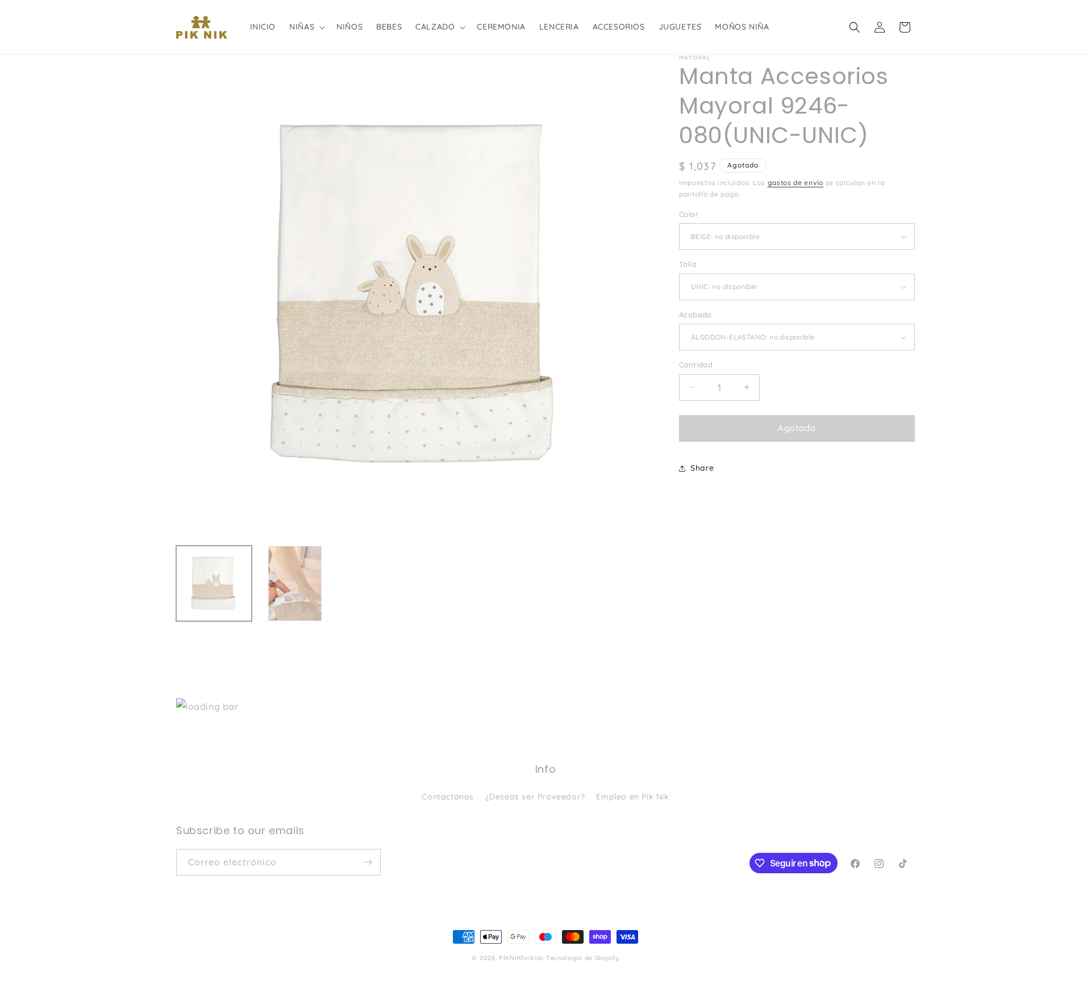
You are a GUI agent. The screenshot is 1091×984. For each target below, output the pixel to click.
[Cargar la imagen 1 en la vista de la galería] (214, 583)
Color (688, 214)
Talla (688, 264)
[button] (306, 27)
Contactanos (448, 797)
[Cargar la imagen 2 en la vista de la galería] (295, 583)
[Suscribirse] (367, 862)
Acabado (695, 314)
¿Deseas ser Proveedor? (535, 797)
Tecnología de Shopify (582, 958)
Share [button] (702, 468)
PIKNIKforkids (521, 958)
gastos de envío (796, 182)
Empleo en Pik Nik (632, 797)
